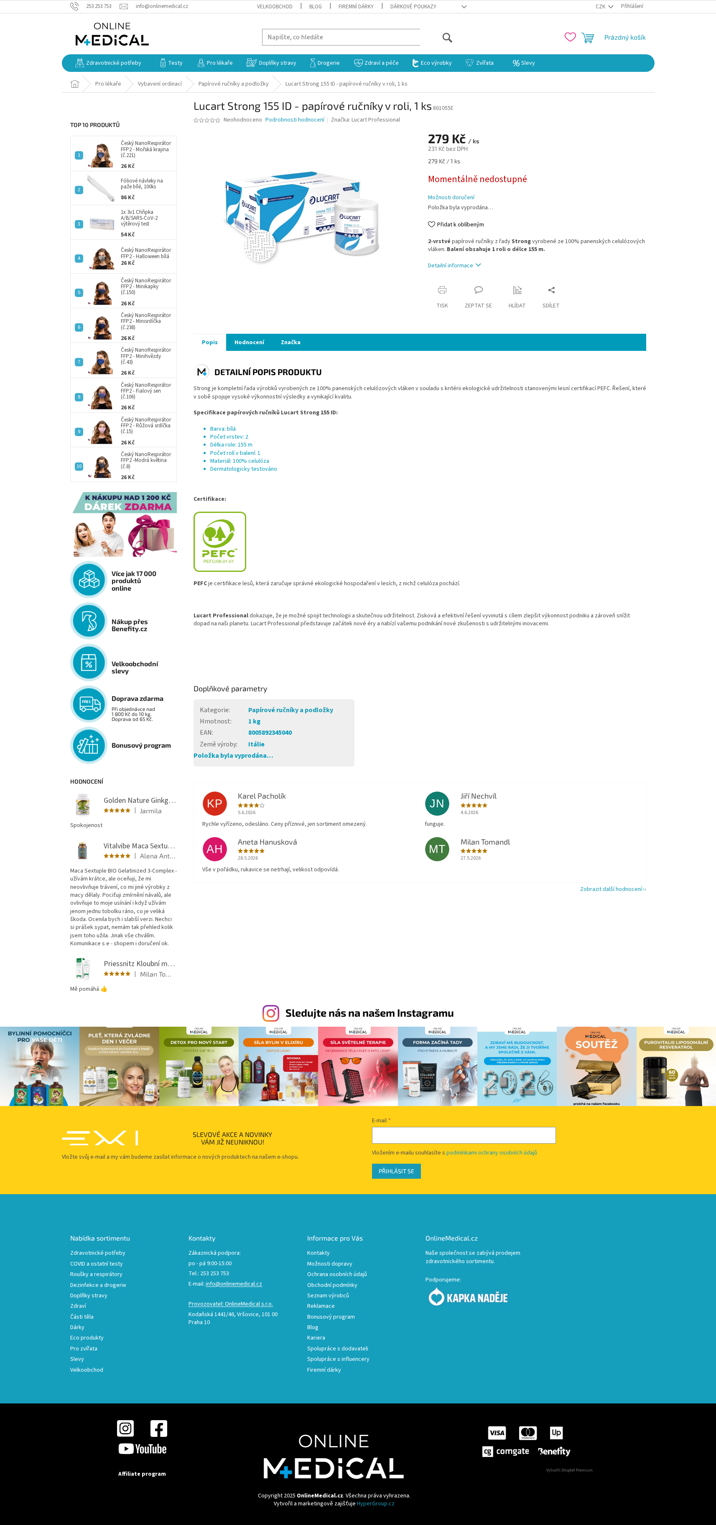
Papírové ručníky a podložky (290, 710)
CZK (601, 6)
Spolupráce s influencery (338, 1359)
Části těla (82, 1317)
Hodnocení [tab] (249, 342)
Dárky (77, 1328)
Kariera (316, 1338)
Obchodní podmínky (332, 1285)
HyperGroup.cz (376, 1504)
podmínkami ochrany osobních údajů (491, 1153)
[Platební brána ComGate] (525, 1441)
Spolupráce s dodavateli (337, 1349)
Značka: (365, 120)
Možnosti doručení (451, 198)
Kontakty (318, 1253)
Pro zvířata (83, 1349)
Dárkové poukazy (413, 6)
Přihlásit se (396, 1171)
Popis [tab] (210, 342)
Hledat (436, 37)
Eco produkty (87, 1338)
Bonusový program (331, 1317)
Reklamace (321, 1306)
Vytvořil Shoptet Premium (569, 1470)
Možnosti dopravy (329, 1264)
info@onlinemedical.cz (234, 1284)
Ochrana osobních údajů (337, 1275)
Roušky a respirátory (96, 1275)
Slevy (77, 1359)
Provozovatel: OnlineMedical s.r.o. (231, 1304)
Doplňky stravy (88, 1296)
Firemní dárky (356, 6)
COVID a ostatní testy (96, 1264)
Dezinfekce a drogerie (98, 1285)
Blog (315, 6)
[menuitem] (108, 63)
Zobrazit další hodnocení (611, 889)
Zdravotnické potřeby (97, 1253)
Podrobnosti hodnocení (294, 120)
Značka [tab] (291, 342)
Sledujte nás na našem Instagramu (369, 1012)
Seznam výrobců (328, 1296)
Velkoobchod (275, 6)
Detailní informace (450, 265)
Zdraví (78, 1306)
